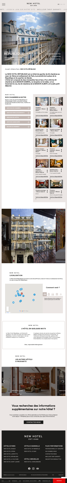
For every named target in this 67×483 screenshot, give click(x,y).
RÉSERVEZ (59, 480)
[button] (37, 101)
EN (61, 4)
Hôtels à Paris (15, 69)
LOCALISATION (56, 56)
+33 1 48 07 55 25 (9, 59)
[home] (33, 4)
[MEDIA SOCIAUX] (29, 468)
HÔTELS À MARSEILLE (32, 446)
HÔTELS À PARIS (9, 446)
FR (58, 4)
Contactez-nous (19, 59)
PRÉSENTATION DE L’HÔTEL (53, 59)
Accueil (7, 69)
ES (64, 4)
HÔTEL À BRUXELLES (31, 459)
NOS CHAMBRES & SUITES (53, 53)
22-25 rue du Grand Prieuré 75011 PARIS (15, 57)
